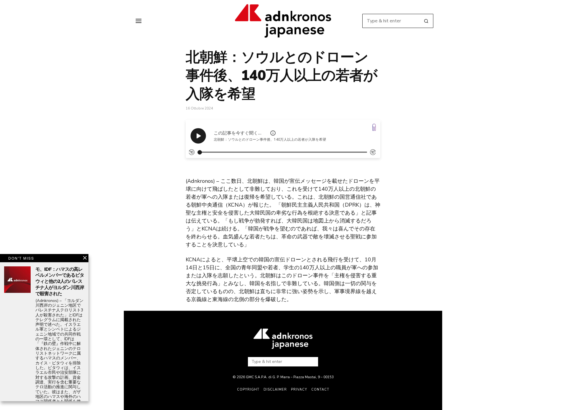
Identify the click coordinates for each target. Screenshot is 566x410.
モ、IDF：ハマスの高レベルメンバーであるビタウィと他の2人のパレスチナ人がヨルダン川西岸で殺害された (59, 281)
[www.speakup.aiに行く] (374, 127)
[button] (426, 21)
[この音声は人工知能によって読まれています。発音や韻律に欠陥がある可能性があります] (273, 133)
